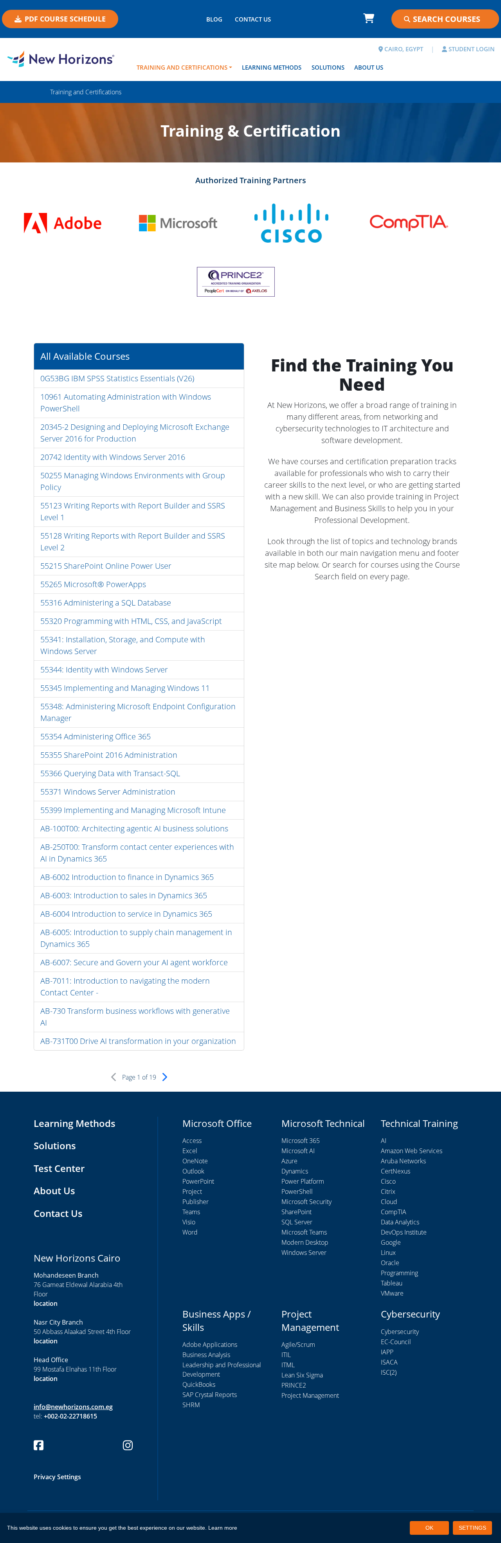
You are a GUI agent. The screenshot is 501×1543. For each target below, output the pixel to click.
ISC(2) (388, 1372)
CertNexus (395, 1171)
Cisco (388, 1181)
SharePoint (296, 1212)
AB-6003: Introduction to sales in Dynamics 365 (123, 895)
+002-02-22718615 (70, 1416)
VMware (392, 1293)
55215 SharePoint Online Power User (105, 566)
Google (391, 1242)
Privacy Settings (57, 1477)
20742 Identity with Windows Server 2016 (112, 457)
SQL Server (296, 1222)
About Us (368, 67)
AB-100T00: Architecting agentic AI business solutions (134, 828)
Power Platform (302, 1181)
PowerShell (297, 1191)
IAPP (387, 1352)
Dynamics (294, 1171)
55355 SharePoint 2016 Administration (108, 755)
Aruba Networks (403, 1161)
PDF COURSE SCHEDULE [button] (65, 18)
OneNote (195, 1161)
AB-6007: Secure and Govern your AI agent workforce (134, 962)
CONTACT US (253, 19)
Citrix (388, 1191)
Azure (289, 1161)
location (46, 1303)
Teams (191, 1212)
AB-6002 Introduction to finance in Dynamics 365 (127, 877)
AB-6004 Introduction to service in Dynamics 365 (126, 913)
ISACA (389, 1362)
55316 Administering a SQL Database (105, 602)
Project (192, 1191)
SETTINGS (472, 1528)
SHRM (191, 1405)
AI (383, 1140)
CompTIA (393, 1212)
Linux (388, 1252)
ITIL (286, 1354)
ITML (288, 1365)
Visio (188, 1222)
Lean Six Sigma (302, 1375)
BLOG (214, 19)
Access (192, 1140)
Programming (399, 1273)
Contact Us (58, 1213)
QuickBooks (198, 1384)
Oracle (390, 1262)
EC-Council (396, 1342)
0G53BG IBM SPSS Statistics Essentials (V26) (117, 378)
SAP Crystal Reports (209, 1394)
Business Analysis (206, 1354)
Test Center (59, 1168)
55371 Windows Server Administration (107, 791)
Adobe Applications (209, 1344)
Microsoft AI (298, 1150)
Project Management (310, 1395)
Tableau (391, 1283)
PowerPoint (198, 1181)
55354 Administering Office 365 (95, 736)
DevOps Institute (404, 1232)
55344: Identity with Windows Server (104, 669)
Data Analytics (400, 1222)
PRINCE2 (293, 1385)
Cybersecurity (400, 1331)
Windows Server (303, 1252)
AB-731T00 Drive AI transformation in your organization (138, 1041)
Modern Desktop (304, 1242)
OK (429, 1528)
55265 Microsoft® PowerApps (93, 584)
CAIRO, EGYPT (403, 49)
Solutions (328, 67)
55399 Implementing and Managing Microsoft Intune (133, 810)
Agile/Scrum (298, 1344)
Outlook (193, 1171)
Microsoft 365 (300, 1140)
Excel (189, 1150)
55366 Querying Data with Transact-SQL (110, 773)
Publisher (195, 1201)
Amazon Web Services (411, 1150)
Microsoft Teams (304, 1232)
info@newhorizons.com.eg (73, 1406)
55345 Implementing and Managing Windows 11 (125, 688)
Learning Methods (271, 67)
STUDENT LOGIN (471, 49)
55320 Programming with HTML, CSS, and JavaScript (131, 621)
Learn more (222, 1528)
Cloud (389, 1201)
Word (190, 1232)
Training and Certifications (182, 67)
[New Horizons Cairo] (62, 58)
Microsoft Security (306, 1201)
